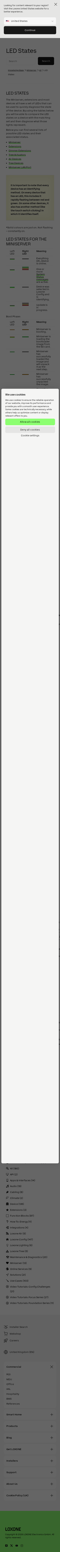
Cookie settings (30, 435)
